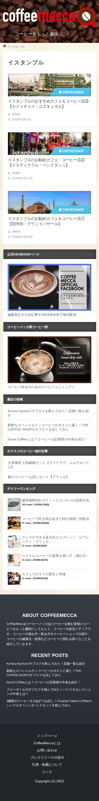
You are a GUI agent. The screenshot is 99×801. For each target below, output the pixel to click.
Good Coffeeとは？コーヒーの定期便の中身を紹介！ (48, 439)
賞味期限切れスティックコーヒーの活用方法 (55, 500)
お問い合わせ (47, 750)
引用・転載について (47, 764)
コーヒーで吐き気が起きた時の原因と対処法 (55, 519)
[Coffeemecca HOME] (4, 46)
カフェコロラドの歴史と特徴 (44, 574)
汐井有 (16, 114)
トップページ (47, 736)
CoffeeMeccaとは (47, 743)
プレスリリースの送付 (47, 757)
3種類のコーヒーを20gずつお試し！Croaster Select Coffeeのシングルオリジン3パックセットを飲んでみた (49, 703)
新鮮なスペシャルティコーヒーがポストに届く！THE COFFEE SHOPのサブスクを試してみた (43, 672)
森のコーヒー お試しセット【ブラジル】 (38, 477)
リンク (47, 772)
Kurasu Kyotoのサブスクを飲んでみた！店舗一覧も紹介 (45, 663)
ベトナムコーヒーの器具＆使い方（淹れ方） (55, 556)
